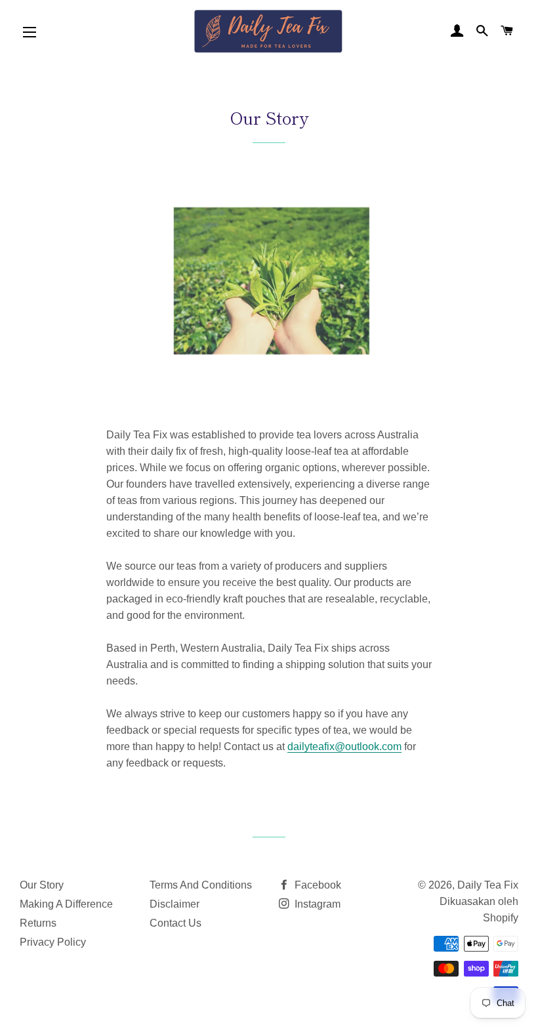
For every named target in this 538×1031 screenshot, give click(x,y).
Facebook (316, 885)
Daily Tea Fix (487, 885)
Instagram (316, 904)
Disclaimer (174, 904)
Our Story (42, 885)
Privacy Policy (53, 942)
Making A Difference (66, 904)
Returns (38, 923)
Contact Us (175, 923)
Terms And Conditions (201, 885)
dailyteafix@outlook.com (344, 746)
